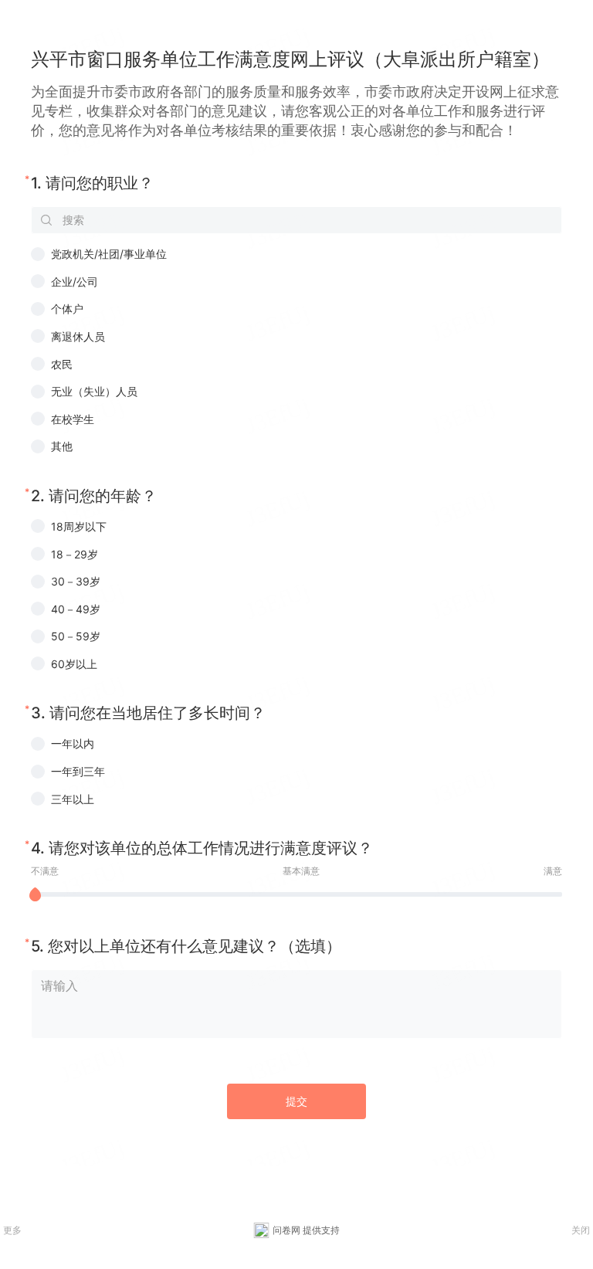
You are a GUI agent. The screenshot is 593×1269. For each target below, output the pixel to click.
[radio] (296, 254)
